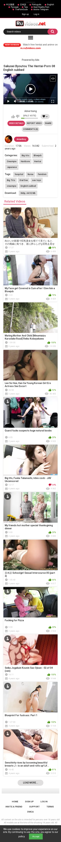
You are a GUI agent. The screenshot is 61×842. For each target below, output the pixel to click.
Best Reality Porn (41, 7)
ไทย (26, 7)
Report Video (34, 123)
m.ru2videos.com (30, 48)
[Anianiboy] (9, 139)
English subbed (28, 186)
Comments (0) (30, 129)
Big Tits (11, 180)
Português (36, 4)
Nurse (31, 174)
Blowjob (38, 155)
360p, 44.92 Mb (28, 193)
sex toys (36, 180)
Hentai (37, 161)
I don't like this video (17, 116)
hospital (19, 174)
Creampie (11, 161)
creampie (11, 186)
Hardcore (25, 161)
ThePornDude (21, 9)
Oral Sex (23, 180)
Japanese (12, 167)
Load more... (30, 782)
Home (15, 801)
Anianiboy (21, 139)
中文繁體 (10, 4)
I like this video (13, 116)
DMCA (30, 811)
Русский (14, 7)
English (50, 4)
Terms (50, 806)
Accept (35, 836)
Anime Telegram (41, 9)
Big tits (25, 155)
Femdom (42, 174)
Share (48, 123)
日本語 (23, 4)
